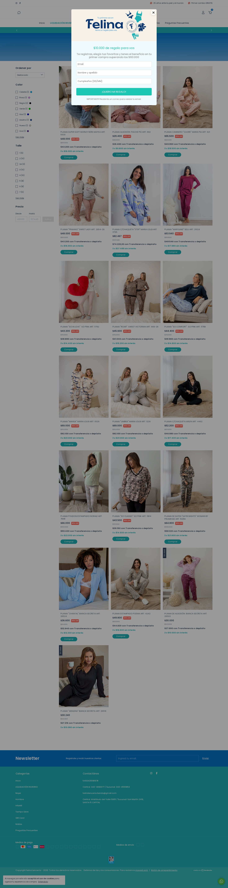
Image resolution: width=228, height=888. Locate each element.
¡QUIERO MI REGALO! (114, 92)
